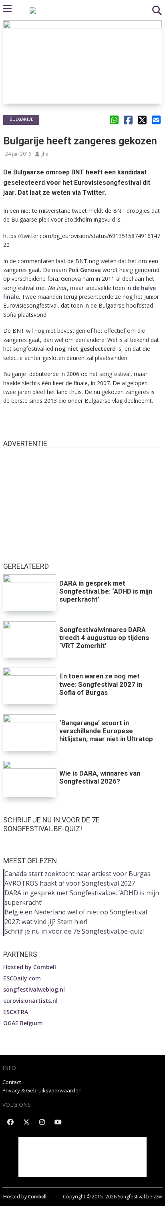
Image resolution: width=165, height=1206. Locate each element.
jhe (45, 153)
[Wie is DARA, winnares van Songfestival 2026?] (29, 779)
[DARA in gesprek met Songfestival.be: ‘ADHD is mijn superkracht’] (29, 592)
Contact (11, 1082)
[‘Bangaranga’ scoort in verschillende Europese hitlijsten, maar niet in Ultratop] (29, 732)
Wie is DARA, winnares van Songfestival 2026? (99, 777)
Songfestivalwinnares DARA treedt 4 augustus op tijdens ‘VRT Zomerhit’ (104, 638)
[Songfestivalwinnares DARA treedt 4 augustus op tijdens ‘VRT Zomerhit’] (29, 639)
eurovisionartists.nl (30, 1000)
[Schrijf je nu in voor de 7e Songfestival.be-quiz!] (82, 841)
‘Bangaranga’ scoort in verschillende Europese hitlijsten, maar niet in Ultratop (106, 731)
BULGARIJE (21, 119)
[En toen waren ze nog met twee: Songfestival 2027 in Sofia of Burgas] (29, 686)
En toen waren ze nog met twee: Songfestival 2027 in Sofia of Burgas (100, 684)
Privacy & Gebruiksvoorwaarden (42, 1090)
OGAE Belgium (23, 1023)
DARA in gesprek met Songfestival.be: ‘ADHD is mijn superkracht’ (105, 591)
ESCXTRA (15, 1012)
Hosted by (29, 967)
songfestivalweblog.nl (34, 989)
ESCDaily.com (22, 978)
